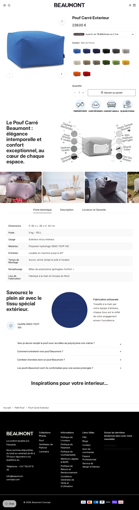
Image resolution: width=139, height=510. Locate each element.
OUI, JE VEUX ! (69, 252)
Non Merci (70, 263)
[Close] (107, 239)
